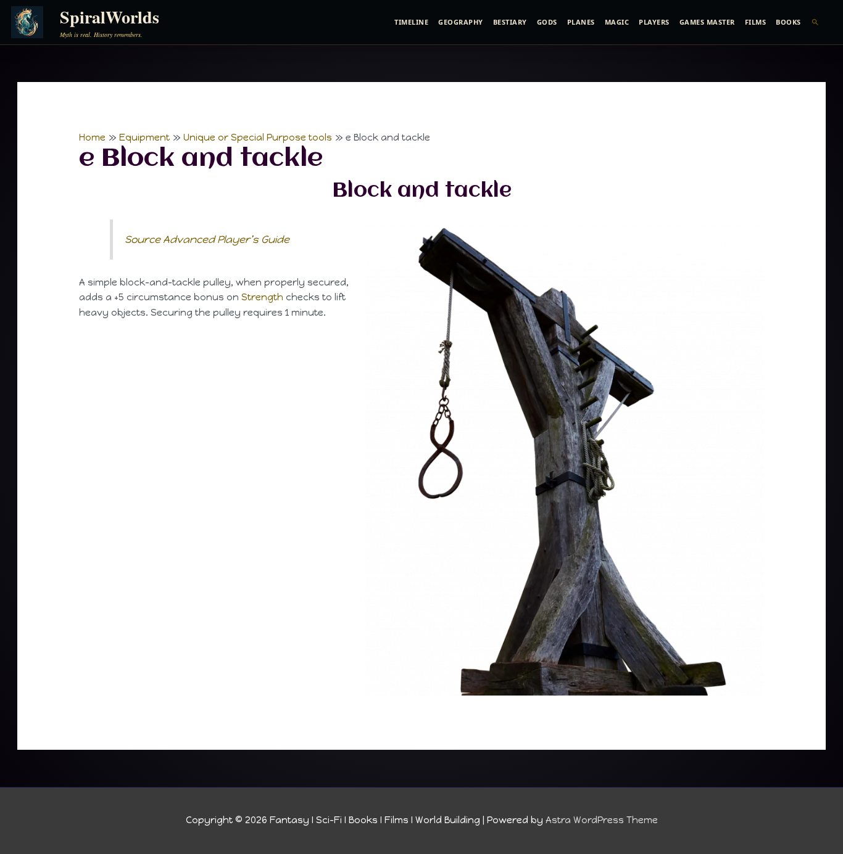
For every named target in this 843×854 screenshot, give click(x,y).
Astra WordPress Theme (602, 820)
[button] (815, 22)
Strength (262, 297)
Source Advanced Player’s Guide (207, 239)
